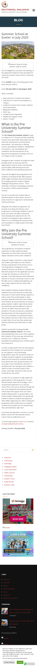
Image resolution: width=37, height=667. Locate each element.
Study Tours (7, 595)
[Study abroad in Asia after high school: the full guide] (5, 622)
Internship (7, 463)
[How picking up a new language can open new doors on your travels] (5, 611)
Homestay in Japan (9, 589)
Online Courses (9, 473)
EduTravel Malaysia (15, 9)
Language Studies (10, 467)
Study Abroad (9, 482)
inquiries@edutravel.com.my (13, 424)
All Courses (6, 580)
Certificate (6, 583)
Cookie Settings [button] (9, 662)
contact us (22, 421)
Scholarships (8, 476)
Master (5, 592)
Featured (7, 457)
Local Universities (10, 470)
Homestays (8, 461)
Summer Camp (9, 485)
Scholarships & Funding (10, 598)
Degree (5, 586)
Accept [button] (20, 662)
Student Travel (9, 479)
